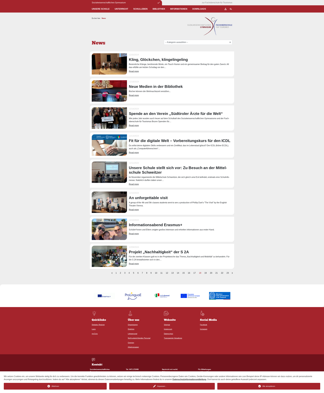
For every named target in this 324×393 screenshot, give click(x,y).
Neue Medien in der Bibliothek (156, 86)
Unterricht (121, 9)
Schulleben (140, 9)
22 (222, 273)
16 (189, 273)
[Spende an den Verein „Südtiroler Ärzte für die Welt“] (109, 118)
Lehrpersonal (132, 334)
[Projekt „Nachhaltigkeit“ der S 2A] (109, 256)
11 (161, 273)
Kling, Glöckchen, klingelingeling (158, 59)
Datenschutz (168, 334)
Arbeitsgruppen (133, 347)
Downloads (199, 9)
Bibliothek (159, 9)
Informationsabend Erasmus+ (155, 225)
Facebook (203, 325)
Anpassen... (162, 386)
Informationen (178, 9)
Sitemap (167, 325)
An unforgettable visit (148, 198)
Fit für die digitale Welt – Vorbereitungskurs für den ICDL (179, 141)
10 (156, 273)
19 (205, 273)
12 (167, 273)
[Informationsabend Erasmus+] (109, 229)
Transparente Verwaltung (173, 338)
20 (211, 273)
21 (216, 273)
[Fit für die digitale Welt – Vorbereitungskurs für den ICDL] (109, 145)
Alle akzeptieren (268, 386)
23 (228, 273)
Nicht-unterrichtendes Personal (139, 338)
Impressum (168, 329)
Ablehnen (55, 386)
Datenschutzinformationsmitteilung (189, 379)
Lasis (94, 329)
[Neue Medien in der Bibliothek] (109, 91)
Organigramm (133, 325)
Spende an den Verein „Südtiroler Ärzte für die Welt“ (176, 114)
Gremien (131, 343)
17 (194, 273)
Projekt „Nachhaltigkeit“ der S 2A (159, 252)
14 (178, 273)
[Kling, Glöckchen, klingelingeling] (109, 64)
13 (172, 273)
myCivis (95, 334)
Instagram (203, 329)
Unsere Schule (101, 9)
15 (183, 273)
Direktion (131, 329)
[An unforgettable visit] (109, 202)
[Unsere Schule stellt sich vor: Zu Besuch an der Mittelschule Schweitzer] (109, 172)
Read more (134, 71)
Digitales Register (98, 325)
